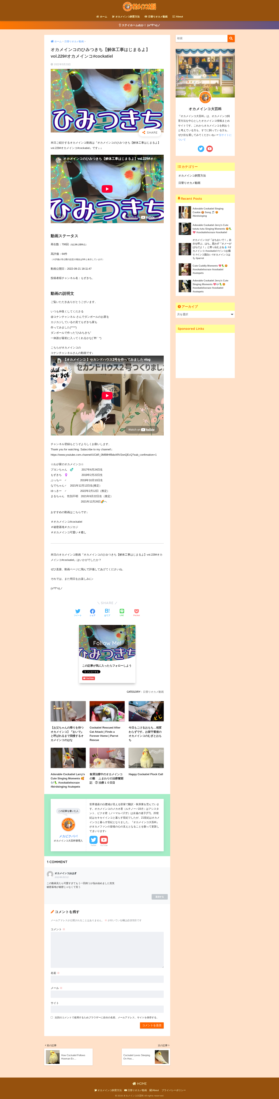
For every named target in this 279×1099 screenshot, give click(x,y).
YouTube (104, 845)
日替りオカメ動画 (158, 16)
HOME (141, 1084)
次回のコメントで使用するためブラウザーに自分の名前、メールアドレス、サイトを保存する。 (107, 1017)
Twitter (93, 845)
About (179, 16)
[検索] (231, 38)
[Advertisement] (205, 355)
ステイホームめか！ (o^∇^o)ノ (140, 25)
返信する (159, 897)
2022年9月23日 (61, 877)
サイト (55, 1003)
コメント (58, 929)
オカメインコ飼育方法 (127, 16)
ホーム (103, 16)
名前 (55, 973)
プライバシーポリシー (174, 1090)
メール (56, 988)
